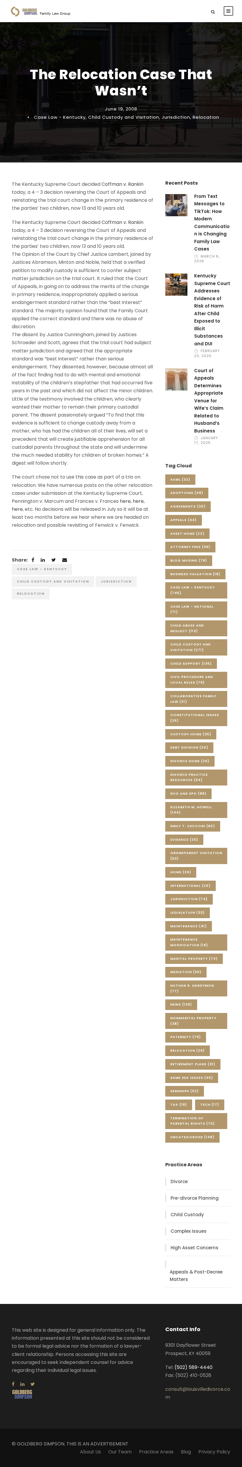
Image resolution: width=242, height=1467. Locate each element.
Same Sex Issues (191, 1077)
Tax (178, 1104)
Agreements (188, 506)
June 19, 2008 (121, 109)
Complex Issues (189, 1231)
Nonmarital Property (193, 1021)
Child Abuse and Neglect (187, 628)
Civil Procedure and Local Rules (191, 679)
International (190, 885)
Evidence (184, 839)
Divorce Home (190, 761)
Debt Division (189, 747)
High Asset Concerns (194, 1248)
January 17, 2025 (206, 440)
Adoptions (186, 492)
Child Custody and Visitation (123, 117)
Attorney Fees (190, 546)
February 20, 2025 (207, 353)
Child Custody (187, 1214)
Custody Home (190, 734)
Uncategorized (192, 1137)
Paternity (185, 1037)
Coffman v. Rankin (122, 184)
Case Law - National (192, 609)
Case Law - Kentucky (60, 117)
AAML (180, 479)
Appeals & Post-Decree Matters (196, 1276)
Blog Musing (188, 560)
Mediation (186, 972)
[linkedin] (22, 1384)
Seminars (184, 1091)
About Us (90, 1451)
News (181, 1004)
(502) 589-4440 (193, 1367)
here (125, 501)
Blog (186, 1451)
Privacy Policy (214, 1451)
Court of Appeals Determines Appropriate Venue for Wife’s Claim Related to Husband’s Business (208, 400)
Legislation (187, 912)
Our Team (120, 1451)
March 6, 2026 (207, 259)
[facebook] (13, 1384)
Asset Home (187, 533)
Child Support (191, 663)
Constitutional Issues (194, 718)
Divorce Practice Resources (189, 777)
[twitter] (32, 1384)
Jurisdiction (176, 117)
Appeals (183, 520)
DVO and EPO (188, 793)
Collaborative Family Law (193, 699)
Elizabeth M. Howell (191, 810)
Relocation (206, 117)
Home (180, 872)
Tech (209, 1104)
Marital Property (194, 958)
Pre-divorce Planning (195, 1198)
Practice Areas (156, 1451)
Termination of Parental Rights (192, 1121)
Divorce (179, 1181)
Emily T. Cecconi (192, 826)
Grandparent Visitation (196, 855)
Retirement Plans (192, 1064)
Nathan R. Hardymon (192, 988)
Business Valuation (195, 574)
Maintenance (188, 926)
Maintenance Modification (189, 942)
